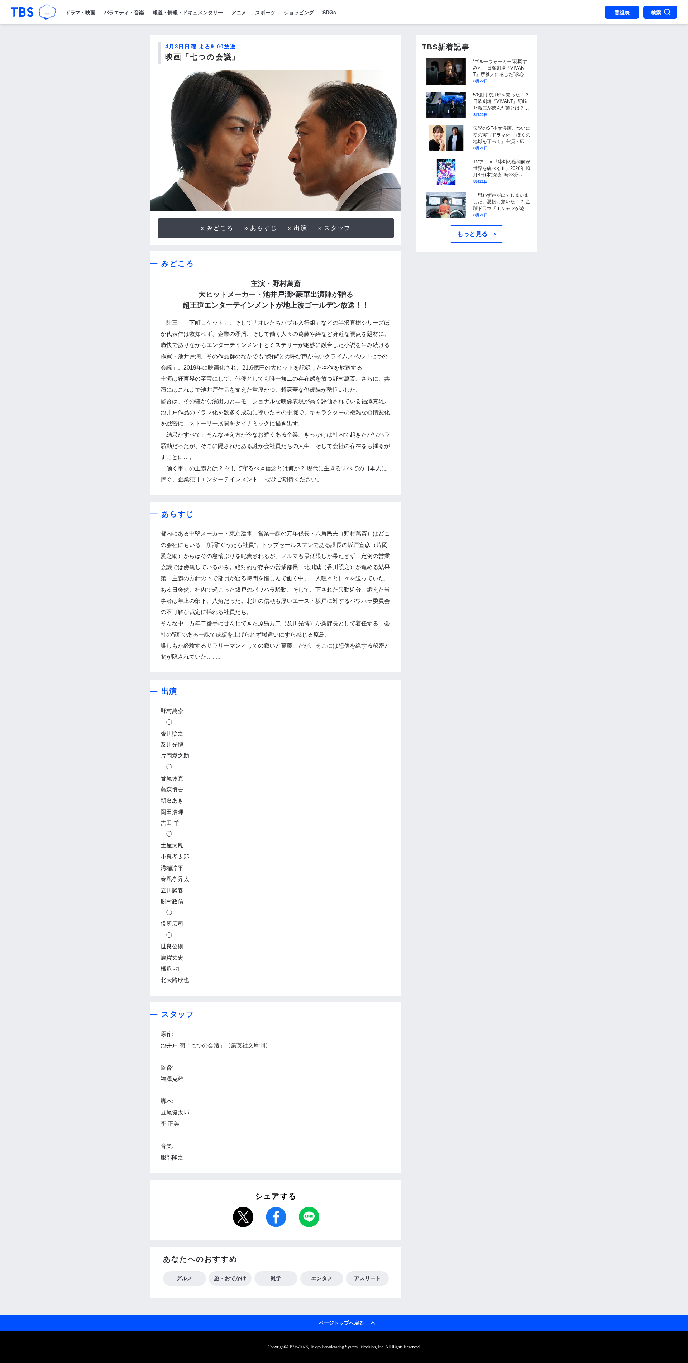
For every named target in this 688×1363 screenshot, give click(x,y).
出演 (300, 228)
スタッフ (337, 228)
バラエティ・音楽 (124, 12)
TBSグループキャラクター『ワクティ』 (47, 12)
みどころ (220, 228)
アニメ (239, 12)
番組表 (622, 12)
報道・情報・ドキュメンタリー (188, 12)
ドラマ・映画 (80, 12)
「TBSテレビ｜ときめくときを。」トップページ (22, 12)
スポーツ (265, 12)
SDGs (329, 12)
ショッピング (299, 12)
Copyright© (278, 1346)
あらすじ (263, 228)
